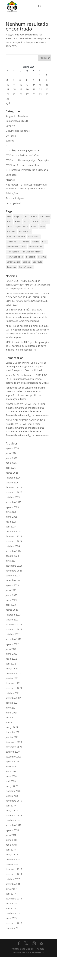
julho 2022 (11, 649)
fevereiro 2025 (13, 531)
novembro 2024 (14, 541)
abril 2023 (11, 604)
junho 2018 (11, 839)
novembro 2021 (14, 688)
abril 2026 (11, 467)
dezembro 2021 (14, 683)
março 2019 (12, 810)
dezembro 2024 (14, 536)
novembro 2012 (14, 923)
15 (40, 84)
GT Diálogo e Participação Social (22, 150)
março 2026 (12, 472)
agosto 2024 (12, 555)
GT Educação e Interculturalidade (23, 165)
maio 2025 (11, 521)
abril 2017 (11, 893)
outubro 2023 (13, 575)
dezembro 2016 (14, 898)
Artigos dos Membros (17, 116)
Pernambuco (13, 246)
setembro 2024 (13, 551)
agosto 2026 (12, 448)
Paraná (26, 241)
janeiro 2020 (12, 795)
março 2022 (12, 668)
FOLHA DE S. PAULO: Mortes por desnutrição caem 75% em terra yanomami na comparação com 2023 (28, 284)
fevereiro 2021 (13, 732)
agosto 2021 (12, 702)
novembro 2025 (14, 492)
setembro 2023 (13, 580)
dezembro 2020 (14, 742)
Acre (9, 216)
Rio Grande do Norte (32, 251)
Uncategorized (13, 203)
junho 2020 (11, 771)
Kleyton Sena (12, 403)
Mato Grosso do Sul (16, 236)
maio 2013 (11, 918)
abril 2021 (11, 722)
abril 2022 (11, 663)
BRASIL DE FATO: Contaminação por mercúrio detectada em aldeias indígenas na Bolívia (27, 379)
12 (20, 84)
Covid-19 (10, 125)
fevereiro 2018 (13, 859)
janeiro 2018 (12, 864)
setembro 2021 (13, 697)
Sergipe (26, 262)
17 (7, 89)
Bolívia (18, 221)
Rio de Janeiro (13, 251)
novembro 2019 (14, 800)
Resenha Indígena (15, 198)
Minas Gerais (33, 236)
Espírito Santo (22, 226)
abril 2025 (11, 526)
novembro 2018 (14, 815)
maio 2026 (11, 462)
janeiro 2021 (12, 737)
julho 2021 (11, 707)
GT (7, 145)
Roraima (42, 256)
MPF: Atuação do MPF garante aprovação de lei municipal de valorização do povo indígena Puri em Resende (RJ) (27, 346)
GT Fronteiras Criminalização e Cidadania (27, 169)
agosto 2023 (12, 585)
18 (14, 89)
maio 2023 (11, 600)
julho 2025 (11, 511)
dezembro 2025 (14, 487)
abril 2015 (11, 908)
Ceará (9, 226)
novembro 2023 (14, 570)
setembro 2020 (13, 756)
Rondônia (30, 256)
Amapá (34, 216)
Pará (44, 241)
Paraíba (35, 241)
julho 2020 (11, 766)
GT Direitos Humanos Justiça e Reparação (27, 160)
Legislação (11, 174)
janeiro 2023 (12, 619)
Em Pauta (11, 135)
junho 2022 (11, 653)
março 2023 (12, 609)
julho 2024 (11, 560)
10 (7, 84)
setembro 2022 (13, 639)
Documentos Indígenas (18, 130)
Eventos (10, 140)
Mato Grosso (25, 231)
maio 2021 (11, 717)
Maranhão (11, 231)
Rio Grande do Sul (15, 256)
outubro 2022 (13, 634)
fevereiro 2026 (13, 477)
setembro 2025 (13, 502)
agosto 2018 (12, 830)
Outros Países (13, 241)
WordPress (38, 952)
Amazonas (45, 216)
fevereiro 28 (12, 927)
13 (27, 84)
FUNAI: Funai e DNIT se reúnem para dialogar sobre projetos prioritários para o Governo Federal (26, 366)
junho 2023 (11, 595)
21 (34, 89)
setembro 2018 (13, 825)
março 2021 (12, 727)
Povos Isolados (36, 246)
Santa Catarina (13, 262)
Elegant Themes (35, 948)
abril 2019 (11, 805)
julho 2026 (11, 453)
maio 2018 (11, 844)
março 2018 (12, 854)
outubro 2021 (13, 693)
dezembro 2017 (14, 869)
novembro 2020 (14, 746)
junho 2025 (11, 516)
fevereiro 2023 (13, 614)
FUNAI (34, 226)
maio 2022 (11, 658)
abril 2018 (11, 849)
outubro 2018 (13, 820)
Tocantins (11, 267)
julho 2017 (11, 888)
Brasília (45, 221)
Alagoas (18, 216)
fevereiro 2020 (13, 790)
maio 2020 (11, 776)
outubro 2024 (13, 546)
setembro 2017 (13, 883)
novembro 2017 (14, 874)
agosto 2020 (12, 761)
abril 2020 (11, 781)
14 (34, 84)
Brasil (26, 221)
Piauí (24, 246)
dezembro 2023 (14, 565)
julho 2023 (11, 590)
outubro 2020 (13, 751)
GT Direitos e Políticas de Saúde (22, 155)
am (26, 216)
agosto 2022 (12, 644)
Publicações (12, 193)
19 (20, 89)
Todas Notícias (25, 267)
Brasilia (36, 221)
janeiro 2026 (12, 482)
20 (27, 89)
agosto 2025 (12, 507)
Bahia (9, 221)
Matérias (10, 179)
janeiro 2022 (12, 678)
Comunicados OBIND (17, 120)
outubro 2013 (13, 913)
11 (14, 84)
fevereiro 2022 (13, 673)
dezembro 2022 (14, 624)
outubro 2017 (13, 879)
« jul (8, 103)
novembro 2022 (14, 629)
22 (40, 89)
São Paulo (37, 262)
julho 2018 (11, 835)
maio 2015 (11, 903)
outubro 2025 (13, 497)
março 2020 (12, 786)
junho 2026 (11, 458)
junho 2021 (11, 712)
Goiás (42, 226)
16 (47, 84)
